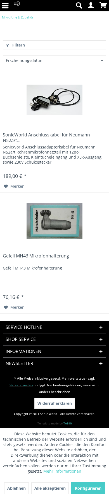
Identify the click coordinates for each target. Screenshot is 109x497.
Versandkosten (21, 385)
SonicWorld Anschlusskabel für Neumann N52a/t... (46, 137)
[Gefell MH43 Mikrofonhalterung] (54, 221)
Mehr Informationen (62, 471)
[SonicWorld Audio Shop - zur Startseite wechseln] (17, 5)
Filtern (18, 45)
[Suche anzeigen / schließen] (78, 5)
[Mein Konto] (91, 5)
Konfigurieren (88, 488)
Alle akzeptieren (50, 488)
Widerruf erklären (54, 403)
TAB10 (67, 423)
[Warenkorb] (103, 5)
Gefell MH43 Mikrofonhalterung (36, 256)
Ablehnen (16, 488)
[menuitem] (78, 5)
